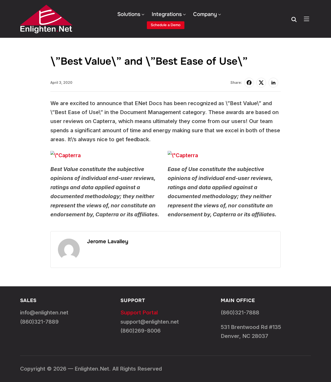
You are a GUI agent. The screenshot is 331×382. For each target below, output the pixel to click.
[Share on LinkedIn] (273, 82)
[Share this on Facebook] (249, 82)
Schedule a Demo (166, 25)
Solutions (128, 14)
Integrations (167, 14)
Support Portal (139, 312)
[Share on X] (261, 82)
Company (205, 14)
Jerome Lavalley (107, 241)
